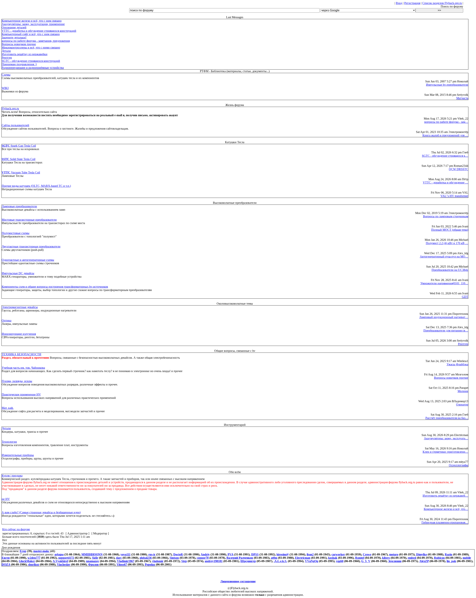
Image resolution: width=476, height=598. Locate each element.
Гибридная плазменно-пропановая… (445, 522)
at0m (274, 557)
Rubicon (439, 557)
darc (119, 557)
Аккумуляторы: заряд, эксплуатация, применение (33, 24)
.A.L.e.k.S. (280, 561)
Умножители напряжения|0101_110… (444, 283)
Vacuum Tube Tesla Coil (21, 172)
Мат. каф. (8, 407)
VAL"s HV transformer (454, 195)
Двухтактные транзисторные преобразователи (31, 246)
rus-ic (151, 554)
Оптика (6, 320)
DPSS (255, 554)
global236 (146, 557)
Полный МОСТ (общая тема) (449, 229)
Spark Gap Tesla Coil (19, 145)
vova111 (125, 554)
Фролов (93, 564)
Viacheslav (63, 564)
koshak (332, 557)
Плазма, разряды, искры (17, 381)
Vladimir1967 (125, 561)
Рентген (7, 57)
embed (412, 557)
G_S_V (365, 561)
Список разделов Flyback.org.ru (442, 3)
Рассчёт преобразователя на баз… (446, 417)
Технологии (9, 441)
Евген (6, 557)
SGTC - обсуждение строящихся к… (445, 155)
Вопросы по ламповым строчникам (445, 216)
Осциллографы (458, 465)
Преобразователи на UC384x (450, 269)
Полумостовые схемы (15, 233)
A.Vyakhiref (60, 561)
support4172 (66, 557)
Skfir (95, 557)
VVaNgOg (311, 561)
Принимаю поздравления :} (19, 64)
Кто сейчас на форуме (16, 529)
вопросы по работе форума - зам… (446, 121)
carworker (338, 554)
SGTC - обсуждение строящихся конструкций (31, 60)
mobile (467, 557)
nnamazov (92, 561)
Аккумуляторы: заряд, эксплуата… (446, 438)
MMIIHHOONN (92, 554)
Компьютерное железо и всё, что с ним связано (32, 20)
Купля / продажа (12, 475)
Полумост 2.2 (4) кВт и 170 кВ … (447, 243)
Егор (23, 551)
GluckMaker (27, 561)
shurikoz (33, 564)
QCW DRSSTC (458, 169)
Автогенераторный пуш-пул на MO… (444, 256)
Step (184, 561)
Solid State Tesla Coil (18, 159)
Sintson (174, 557)
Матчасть (462, 98)
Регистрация (412, 3)
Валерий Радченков (239, 557)
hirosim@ (282, 554)
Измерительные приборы (18, 455)
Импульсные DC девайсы (18, 273)
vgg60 (339, 561)
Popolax (150, 564)
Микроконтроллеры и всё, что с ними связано (31, 47)
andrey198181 (214, 561)
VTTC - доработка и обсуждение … (445, 182)
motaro (393, 554)
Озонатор (462, 404)
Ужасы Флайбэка (457, 364)
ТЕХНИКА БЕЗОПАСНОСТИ (21, 354)
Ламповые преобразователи (19, 206)
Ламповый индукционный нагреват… (443, 317)
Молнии (463, 391)
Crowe (367, 554)
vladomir (157, 561)
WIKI (5, 88)
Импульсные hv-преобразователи (447, 84)
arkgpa (59, 554)
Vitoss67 (122, 564)
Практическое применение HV (21, 394)
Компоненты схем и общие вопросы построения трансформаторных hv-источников (55, 286)
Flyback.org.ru (10, 108)
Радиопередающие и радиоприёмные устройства (33, 67)
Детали (6, 50)
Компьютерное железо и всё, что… (446, 509)
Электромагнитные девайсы (20, 307)
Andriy (205, 554)
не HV (6, 499)
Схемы (6, 74)
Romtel (359, 557)
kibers (386, 557)
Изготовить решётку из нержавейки (24, 54)
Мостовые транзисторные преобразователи (29, 219)
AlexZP (424, 561)
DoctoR (178, 554)
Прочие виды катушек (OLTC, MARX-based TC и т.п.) (36, 185)
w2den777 (34, 557)
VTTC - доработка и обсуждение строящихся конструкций (39, 30)
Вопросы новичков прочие (19, 44)
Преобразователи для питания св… (445, 330)
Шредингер (248, 561)
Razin (448, 554)
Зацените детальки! (14, 37)
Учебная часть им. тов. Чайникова (23, 367)
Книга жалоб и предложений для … (445, 135)
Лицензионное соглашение (238, 581)
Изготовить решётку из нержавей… (445, 495)
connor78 (203, 557)
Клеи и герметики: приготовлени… (445, 451)
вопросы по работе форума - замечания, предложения (36, 40)
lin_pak (451, 561)
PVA (230, 554)
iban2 (310, 554)
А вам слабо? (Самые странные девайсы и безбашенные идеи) (41, 512)
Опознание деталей (14, 27)
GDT (465, 296)
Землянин (394, 561)
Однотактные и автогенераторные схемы (28, 259)
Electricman (302, 557)
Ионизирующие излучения (19, 333)
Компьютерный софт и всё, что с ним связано (31, 34)
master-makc (41, 551)
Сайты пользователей (15, 125)
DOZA (6, 564)
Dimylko (421, 554)
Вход (399, 3)
